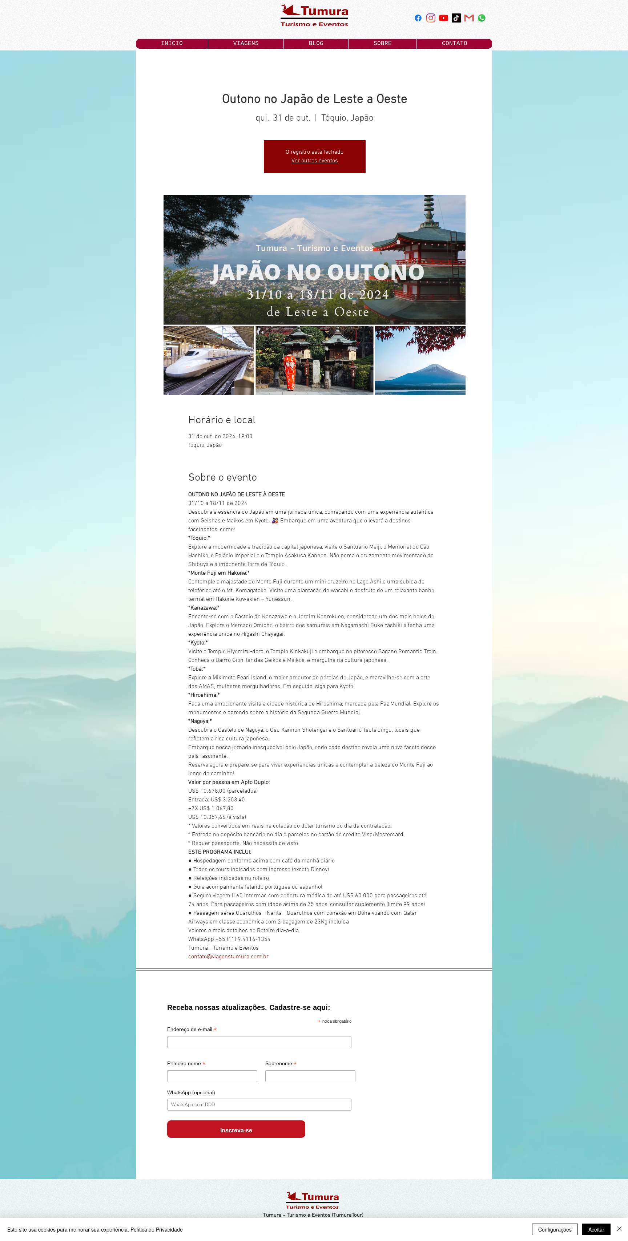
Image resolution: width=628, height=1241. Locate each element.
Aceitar (596, 1229)
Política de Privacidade (156, 1229)
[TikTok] (456, 18)
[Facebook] (418, 18)
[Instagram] (430, 18)
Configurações (555, 1229)
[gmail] (469, 18)
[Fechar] (619, 1229)
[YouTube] (443, 18)
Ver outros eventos (314, 161)
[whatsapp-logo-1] (481, 18)
